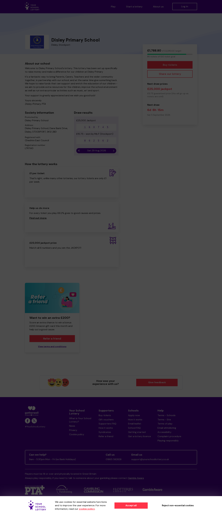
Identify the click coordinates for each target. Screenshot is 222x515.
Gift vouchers (106, 419)
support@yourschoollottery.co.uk (150, 459)
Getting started (137, 432)
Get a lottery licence (139, 436)
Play (113, 6)
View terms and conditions (52, 346)
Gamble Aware (136, 478)
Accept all (131, 505)
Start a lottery (134, 6)
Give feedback (157, 382)
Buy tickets (170, 65)
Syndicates (105, 432)
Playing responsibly (168, 440)
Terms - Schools (166, 415)
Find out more (38, 218)
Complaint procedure (169, 436)
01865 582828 (113, 459)
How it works (106, 427)
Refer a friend (106, 436)
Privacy (73, 430)
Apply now (134, 415)
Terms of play (165, 423)
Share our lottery (170, 74)
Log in (184, 6)
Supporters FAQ (107, 423)
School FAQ (134, 427)
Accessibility (164, 432)
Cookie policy (76, 434)
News (72, 425)
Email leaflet (134, 423)
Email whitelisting (167, 427)
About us (158, 6)
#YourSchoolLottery (35, 426)
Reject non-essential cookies (178, 505)
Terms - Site (164, 419)
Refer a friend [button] (52, 338)
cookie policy (87, 508)
